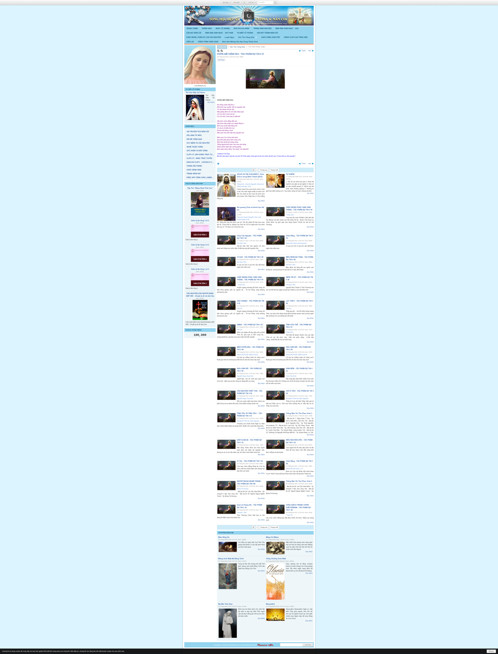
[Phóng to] (221, 50)
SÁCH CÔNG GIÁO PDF (194, 191)
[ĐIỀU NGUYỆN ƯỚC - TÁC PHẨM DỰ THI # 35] (275, 444)
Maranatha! (270, 604)
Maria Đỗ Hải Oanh (293, 469)
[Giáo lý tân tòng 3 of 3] (200, 238)
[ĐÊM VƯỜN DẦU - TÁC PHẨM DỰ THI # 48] (226, 351)
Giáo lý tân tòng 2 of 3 (200, 252)
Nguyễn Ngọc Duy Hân (245, 376)
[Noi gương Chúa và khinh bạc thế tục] (226, 214)
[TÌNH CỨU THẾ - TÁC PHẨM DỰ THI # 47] (275, 329)
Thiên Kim (289, 332)
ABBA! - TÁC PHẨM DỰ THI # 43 (250, 325)
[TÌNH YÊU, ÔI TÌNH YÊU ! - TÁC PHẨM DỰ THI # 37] (226, 417)
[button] (247, 37)
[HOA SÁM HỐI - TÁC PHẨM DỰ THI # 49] (275, 351)
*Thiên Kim (290, 215)
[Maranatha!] (275, 615)
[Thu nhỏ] (218, 50)
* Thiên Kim (241, 285)
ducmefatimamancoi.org (234, 645)
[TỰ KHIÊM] (275, 181)
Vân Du (239, 308)
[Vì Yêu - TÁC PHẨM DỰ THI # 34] (226, 465)
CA (302, 469)
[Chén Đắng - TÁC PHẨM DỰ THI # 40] (275, 465)
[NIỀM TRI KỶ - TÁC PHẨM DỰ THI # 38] (275, 281)
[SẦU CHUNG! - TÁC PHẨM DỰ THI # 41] (226, 305)
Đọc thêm (211, 119)
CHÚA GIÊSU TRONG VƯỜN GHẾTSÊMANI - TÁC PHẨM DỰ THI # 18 (298, 507)
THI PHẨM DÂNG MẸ (226, 533)
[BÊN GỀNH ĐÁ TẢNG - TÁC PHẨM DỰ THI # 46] (275, 261)
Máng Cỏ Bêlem (272, 537)
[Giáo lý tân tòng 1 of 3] (200, 287)
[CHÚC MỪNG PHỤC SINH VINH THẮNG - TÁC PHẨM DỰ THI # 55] (275, 211)
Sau (309, 51)
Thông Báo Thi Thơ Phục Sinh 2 (299, 481)
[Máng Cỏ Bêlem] (275, 548)
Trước (303, 51)
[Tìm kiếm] (275, 2)
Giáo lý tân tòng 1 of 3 (200, 277)
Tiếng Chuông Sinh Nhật (276, 559)
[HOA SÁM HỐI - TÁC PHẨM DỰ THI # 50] (226, 372)
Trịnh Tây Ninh (291, 376)
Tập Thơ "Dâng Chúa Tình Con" (200, 196)
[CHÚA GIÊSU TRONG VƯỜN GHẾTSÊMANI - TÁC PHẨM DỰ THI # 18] (275, 509)
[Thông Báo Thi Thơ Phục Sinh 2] (275, 485)
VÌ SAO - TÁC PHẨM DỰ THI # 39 (250, 257)
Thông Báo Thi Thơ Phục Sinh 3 (299, 413)
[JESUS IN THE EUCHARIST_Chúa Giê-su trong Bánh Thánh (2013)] (226, 185)
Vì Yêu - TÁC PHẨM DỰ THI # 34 (250, 461)
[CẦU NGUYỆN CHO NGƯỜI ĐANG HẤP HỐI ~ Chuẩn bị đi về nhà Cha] (200, 317)
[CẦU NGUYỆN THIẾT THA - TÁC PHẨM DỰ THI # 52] (226, 395)
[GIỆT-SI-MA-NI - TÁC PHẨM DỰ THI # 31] (226, 444)
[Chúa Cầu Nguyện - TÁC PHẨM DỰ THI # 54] (226, 240)
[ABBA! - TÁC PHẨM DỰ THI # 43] (226, 329)
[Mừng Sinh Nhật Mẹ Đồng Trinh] (228, 576)
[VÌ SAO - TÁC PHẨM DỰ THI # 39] (226, 261)
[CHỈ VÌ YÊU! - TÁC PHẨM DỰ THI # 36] (275, 395)
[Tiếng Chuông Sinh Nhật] (275, 581)
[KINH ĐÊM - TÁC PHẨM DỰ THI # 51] (275, 372)
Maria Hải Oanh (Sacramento (296, 243)
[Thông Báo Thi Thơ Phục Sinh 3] (275, 417)
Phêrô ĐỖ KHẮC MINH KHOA (247, 355)
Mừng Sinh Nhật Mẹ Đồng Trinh (231, 559)
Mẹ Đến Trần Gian (225, 604)
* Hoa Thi (289, 515)
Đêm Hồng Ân (223, 537)
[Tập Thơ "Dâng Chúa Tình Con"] (200, 211)
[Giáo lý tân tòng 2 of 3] (200, 262)
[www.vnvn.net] (265, 645)
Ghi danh (236, 2)
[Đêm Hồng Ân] (228, 547)
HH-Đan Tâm (241, 243)
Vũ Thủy (221, 60)
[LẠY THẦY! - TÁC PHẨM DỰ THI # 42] (275, 305)
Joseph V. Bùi (242, 512)
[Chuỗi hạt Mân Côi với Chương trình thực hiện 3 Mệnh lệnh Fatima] (195, 112)
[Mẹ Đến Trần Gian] (228, 623)
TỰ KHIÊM (290, 174)
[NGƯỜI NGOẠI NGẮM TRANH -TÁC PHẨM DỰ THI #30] (226, 485)
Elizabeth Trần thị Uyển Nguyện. (297, 398)
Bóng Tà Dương (242, 489)
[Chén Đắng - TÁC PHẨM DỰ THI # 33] (275, 240)
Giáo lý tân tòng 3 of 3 (200, 228)
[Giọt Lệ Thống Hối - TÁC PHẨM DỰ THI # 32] (226, 509)
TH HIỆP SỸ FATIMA (193, 89)
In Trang (218, 163)
